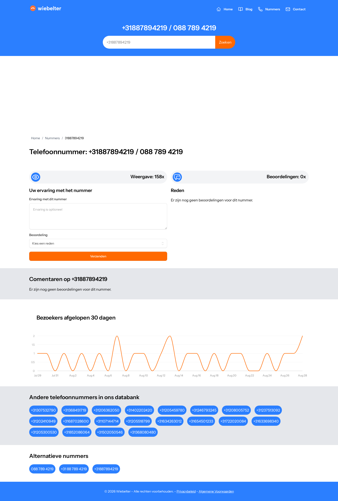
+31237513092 (268, 410)
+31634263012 (169, 421)
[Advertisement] (169, 90)
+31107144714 (107, 421)
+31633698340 (266, 421)
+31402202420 (139, 410)
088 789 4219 (42, 469)
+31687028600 (76, 421)
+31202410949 (43, 421)
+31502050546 (110, 432)
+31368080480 (143, 432)
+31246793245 (204, 410)
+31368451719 (74, 410)
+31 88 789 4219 (74, 469)
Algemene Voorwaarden (216, 491)
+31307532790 (43, 410)
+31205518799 (138, 421)
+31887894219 (106, 469)
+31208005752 (236, 410)
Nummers (52, 138)
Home (35, 138)
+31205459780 (172, 410)
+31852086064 (77, 432)
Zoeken (225, 42)
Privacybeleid (186, 491)
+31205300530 (44, 432)
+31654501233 (201, 421)
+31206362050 (106, 410)
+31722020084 (233, 421)
